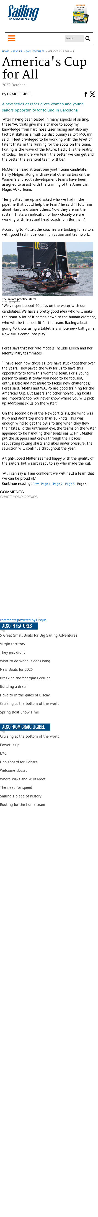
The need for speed (16, 787)
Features (38, 51)
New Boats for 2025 (16, 669)
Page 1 (46, 484)
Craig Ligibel (19, 93)
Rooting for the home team (22, 804)
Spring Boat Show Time (19, 712)
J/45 (3, 753)
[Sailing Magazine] (23, 15)
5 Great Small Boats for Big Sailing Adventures (38, 635)
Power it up (9, 744)
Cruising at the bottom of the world (29, 703)
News (27, 51)
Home (5, 51)
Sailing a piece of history (20, 796)
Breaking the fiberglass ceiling (25, 678)
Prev (36, 484)
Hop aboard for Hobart (18, 761)
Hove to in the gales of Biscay (25, 695)
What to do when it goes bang (25, 660)
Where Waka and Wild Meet (23, 779)
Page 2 (58, 484)
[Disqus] (49, 559)
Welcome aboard (14, 770)
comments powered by (23, 619)
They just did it (12, 652)
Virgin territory (12, 643)
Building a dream (14, 686)
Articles (16, 51)
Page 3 (70, 484)
